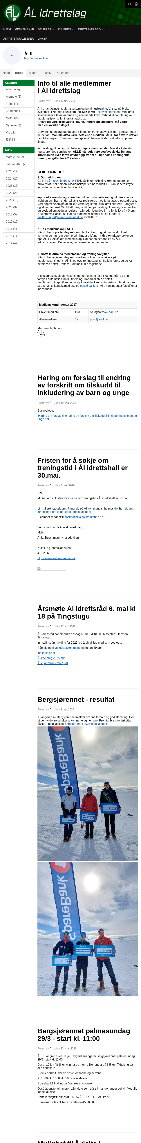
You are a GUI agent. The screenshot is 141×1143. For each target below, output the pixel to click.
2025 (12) (12, 171)
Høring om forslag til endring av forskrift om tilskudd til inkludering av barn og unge (84, 385)
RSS (11, 139)
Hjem (7, 29)
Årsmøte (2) (13, 96)
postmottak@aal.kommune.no (83, 517)
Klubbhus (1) (14, 111)
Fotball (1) (12, 103)
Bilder (33, 72)
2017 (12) (12, 221)
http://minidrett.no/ (108, 111)
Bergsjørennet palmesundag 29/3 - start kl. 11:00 (83, 1034)
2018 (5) (11, 214)
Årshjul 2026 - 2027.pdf (52, 663)
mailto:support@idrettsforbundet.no (60, 217)
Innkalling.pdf (46, 652)
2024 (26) (12, 178)
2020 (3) (11, 207)
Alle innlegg (13, 89)
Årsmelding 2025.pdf (50, 658)
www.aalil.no (110, 312)
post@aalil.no (89, 285)
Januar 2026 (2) (16, 164)
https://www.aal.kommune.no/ (56, 558)
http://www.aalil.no (36, 58)
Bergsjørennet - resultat (75, 699)
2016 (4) (11, 228)
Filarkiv (46, 72)
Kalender (63, 72)
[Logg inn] (136, 4)
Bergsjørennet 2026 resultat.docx (86, 723)
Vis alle (11, 132)
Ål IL (52, 100)
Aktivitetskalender (18, 38)
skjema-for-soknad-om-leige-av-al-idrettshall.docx (86, 510)
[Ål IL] (70, 13)
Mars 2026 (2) (15, 157)
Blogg (19, 72)
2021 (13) (12, 200)
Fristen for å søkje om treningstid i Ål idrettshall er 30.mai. (82, 468)
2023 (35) (12, 185)
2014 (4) (11, 243)
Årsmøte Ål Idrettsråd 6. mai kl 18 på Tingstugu (86, 612)
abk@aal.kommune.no (70, 647)
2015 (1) (11, 236)
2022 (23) (12, 192)
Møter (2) (12, 118)
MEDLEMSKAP (24, 29)
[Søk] (129, 4)
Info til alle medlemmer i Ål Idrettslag (74, 87)
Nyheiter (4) (13, 125)
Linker (42, 38)
